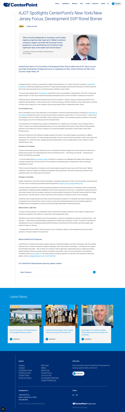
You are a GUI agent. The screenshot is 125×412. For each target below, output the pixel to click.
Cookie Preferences (48, 380)
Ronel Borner (43, 93)
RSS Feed (45, 365)
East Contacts (25, 272)
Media (103, 3)
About (57, 3)
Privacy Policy (46, 373)
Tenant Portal (24, 375)
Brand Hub (45, 370)
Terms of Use (46, 375)
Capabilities (65, 3)
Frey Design (83, 407)
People (88, 3)
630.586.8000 (23, 399)
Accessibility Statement (50, 378)
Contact (22, 368)
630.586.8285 (51, 256)
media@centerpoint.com (36, 256)
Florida (80, 183)
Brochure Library (25, 378)
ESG (81, 3)
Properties (95, 3)
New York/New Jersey (40, 159)
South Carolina (64, 183)
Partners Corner (25, 373)
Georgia (72, 183)
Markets (74, 3)
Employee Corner (25, 370)
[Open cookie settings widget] (3, 409)
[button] (108, 3)
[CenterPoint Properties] (20, 5)
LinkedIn (37, 253)
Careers (22, 365)
